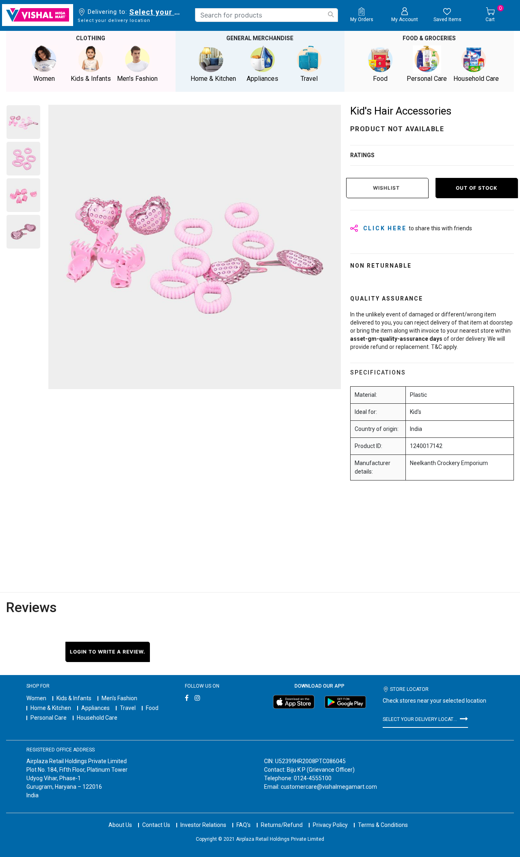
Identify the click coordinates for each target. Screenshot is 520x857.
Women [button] (44, 78)
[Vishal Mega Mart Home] (37, 15)
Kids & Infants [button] (91, 78)
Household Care (97, 717)
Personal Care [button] (427, 78)
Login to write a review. (107, 652)
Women (36, 698)
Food (152, 708)
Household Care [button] (476, 78)
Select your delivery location (156, 12)
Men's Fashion (119, 698)
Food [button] (380, 78)
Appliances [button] (262, 78)
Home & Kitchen (50, 708)
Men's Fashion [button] (137, 78)
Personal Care (48, 717)
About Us (120, 825)
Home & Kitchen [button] (213, 78)
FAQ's (243, 825)
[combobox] (266, 15)
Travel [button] (309, 78)
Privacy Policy (330, 825)
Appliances (95, 708)
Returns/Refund (282, 825)
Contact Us (156, 825)
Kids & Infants (73, 698)
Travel (128, 708)
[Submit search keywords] (330, 14)
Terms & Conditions (383, 825)
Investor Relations (203, 825)
